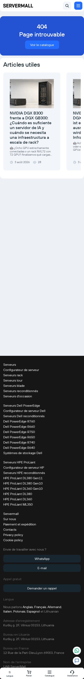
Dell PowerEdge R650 (19, 437)
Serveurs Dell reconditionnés (23, 416)
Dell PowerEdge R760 (19, 421)
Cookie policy (13, 540)
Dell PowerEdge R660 (19, 427)
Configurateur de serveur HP (23, 467)
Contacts (9, 529)
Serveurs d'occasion (17, 396)
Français (40, 607)
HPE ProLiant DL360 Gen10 (23, 489)
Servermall (11, 514)
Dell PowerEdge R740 (19, 442)
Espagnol (33, 611)
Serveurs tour (12, 380)
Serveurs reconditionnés (20, 391)
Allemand (54, 607)
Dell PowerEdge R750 (19, 432)
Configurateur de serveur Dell (24, 411)
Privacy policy (13, 535)
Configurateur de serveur (21, 370)
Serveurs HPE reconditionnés (24, 473)
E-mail (42, 568)
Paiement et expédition (19, 524)
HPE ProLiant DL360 (17, 499)
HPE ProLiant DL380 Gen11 (23, 478)
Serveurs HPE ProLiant (19, 462)
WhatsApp (42, 559)
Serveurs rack (13, 375)
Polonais (19, 611)
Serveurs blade (14, 386)
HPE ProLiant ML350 (18, 504)
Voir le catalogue (42, 45)
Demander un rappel (42, 588)
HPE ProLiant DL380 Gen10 (23, 483)
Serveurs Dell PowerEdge (21, 405)
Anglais (28, 607)
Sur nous (9, 519)
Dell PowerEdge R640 (19, 448)
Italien (7, 611)
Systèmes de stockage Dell (22, 453)
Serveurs (9, 364)
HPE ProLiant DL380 (17, 494)
